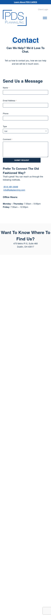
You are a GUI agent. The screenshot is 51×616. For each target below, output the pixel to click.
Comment (7, 139)
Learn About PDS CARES (25, 2)
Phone (5, 113)
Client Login (43, 9)
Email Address (9, 100)
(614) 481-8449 (10, 186)
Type (5, 126)
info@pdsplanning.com (14, 189)
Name (6, 87)
